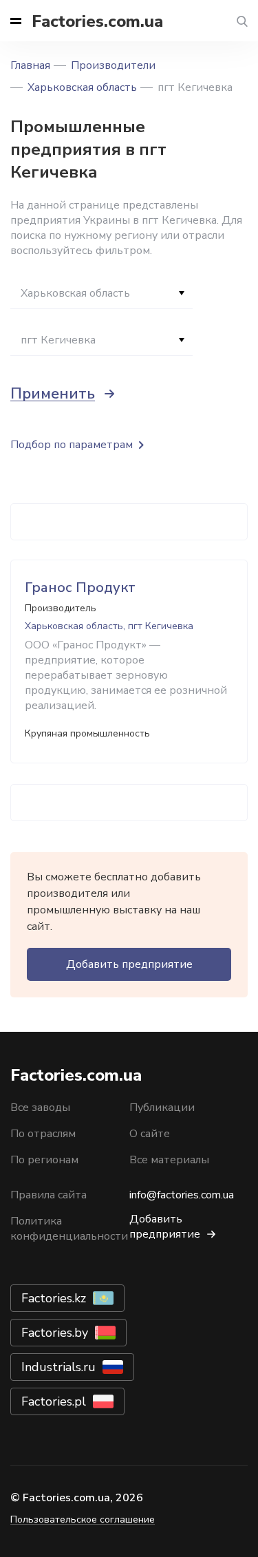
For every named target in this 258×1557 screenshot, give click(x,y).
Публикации (162, 1107)
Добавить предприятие (129, 964)
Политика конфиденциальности (69, 1229)
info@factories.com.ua (181, 1195)
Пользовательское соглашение (82, 1519)
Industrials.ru (58, 1367)
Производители (113, 65)
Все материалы (169, 1159)
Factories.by (54, 1332)
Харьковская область (82, 87)
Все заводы (40, 1107)
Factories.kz (53, 1298)
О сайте (149, 1133)
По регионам (44, 1159)
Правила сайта (48, 1195)
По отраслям (43, 1133)
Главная (30, 65)
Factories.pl (53, 1401)
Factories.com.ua (97, 21)
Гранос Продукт (80, 587)
